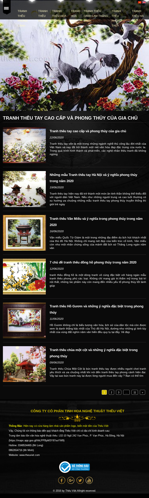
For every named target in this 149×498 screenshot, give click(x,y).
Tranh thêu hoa (43, 16)
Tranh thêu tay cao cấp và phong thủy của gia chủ (88, 131)
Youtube (89, 480)
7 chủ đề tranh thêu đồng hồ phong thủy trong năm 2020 (93, 262)
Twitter (80, 480)
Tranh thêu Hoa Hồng (59, 16)
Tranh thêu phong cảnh (23, 18)
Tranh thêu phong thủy (116, 18)
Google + (70, 480)
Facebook (61, 480)
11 (134, 392)
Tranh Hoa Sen (75, 16)
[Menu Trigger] (6, 8)
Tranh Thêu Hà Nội (138, 16)
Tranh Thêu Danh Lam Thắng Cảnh (96, 16)
